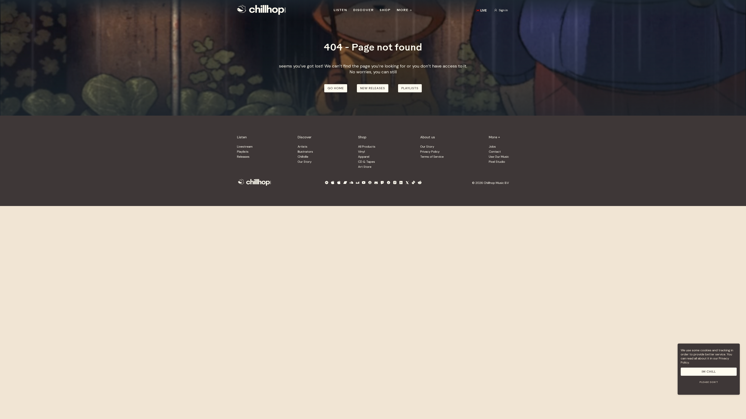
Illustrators (305, 152)
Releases (243, 157)
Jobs (492, 147)
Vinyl (361, 152)
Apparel (363, 157)
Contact (495, 152)
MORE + (404, 10)
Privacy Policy (430, 152)
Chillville (303, 157)
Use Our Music (499, 157)
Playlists (242, 152)
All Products (366, 147)
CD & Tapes (366, 162)
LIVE (483, 10)
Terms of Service (432, 157)
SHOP (385, 10)
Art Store (364, 167)
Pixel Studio (497, 162)
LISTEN (340, 10)
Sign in (503, 10)
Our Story (305, 162)
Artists (302, 147)
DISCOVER (363, 10)
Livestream (245, 147)
